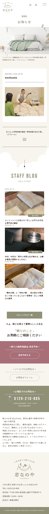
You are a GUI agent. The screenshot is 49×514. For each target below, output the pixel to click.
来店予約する (24, 355)
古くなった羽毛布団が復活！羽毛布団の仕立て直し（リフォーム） (24, 133)
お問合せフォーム (24, 377)
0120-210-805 (27, 398)
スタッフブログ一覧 (24, 315)
